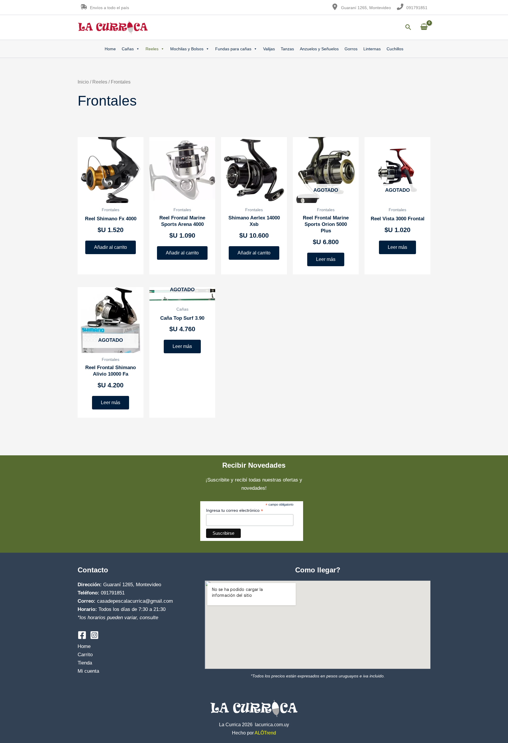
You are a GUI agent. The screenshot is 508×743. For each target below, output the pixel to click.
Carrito (85, 654)
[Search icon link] (408, 28)
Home (110, 48)
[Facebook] (82, 635)
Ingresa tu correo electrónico (234, 510)
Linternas (372, 48)
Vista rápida (111, 197)
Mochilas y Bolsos (186, 48)
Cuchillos (395, 48)
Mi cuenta (88, 671)
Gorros (351, 48)
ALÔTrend (265, 732)
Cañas (128, 48)
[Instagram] (94, 635)
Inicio (83, 81)
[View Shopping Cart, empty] (423, 27)
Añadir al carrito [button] (110, 247)
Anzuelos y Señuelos (319, 48)
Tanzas (287, 48)
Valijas (269, 48)
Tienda (85, 663)
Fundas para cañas (233, 48)
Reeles (152, 48)
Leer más (325, 259)
